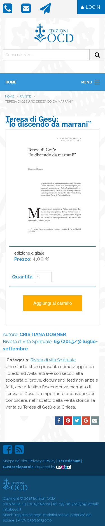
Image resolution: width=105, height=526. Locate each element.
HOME (11, 82)
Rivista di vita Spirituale (53, 359)
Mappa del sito (15, 461)
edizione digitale (31, 256)
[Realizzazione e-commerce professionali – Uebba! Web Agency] (63, 467)
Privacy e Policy (42, 461)
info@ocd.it (12, 509)
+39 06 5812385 (72, 504)
